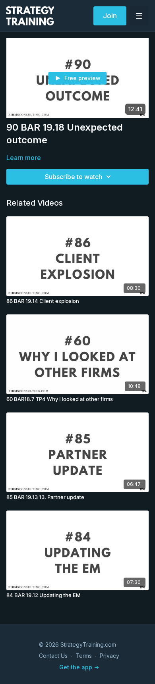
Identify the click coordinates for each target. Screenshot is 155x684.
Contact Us (53, 655)
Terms (84, 655)
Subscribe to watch (73, 177)
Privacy (109, 655)
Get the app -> (79, 667)
